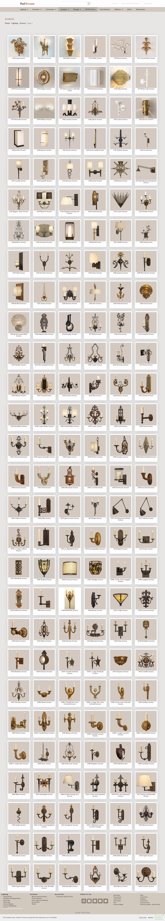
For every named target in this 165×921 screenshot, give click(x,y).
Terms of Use (144, 900)
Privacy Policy (117, 897)
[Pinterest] (94, 901)
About (129, 9)
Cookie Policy (117, 899)
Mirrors (34, 904)
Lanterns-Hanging (8, 904)
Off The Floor (90, 9)
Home (7, 23)
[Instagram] (83, 901)
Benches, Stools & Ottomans (39, 896)
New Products (105, 9)
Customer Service (145, 902)
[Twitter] (105, 901)
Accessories (50, 9)
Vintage (76, 9)
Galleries (117, 9)
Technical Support (118, 904)
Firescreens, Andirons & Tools (65, 896)
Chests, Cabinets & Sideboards (40, 900)
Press (115, 902)
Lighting (23, 9)
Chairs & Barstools (37, 898)
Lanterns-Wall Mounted (9, 906)
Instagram (143, 899)
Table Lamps (6, 902)
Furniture (36, 9)
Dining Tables (35, 902)
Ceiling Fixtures (7, 896)
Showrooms (140, 9)
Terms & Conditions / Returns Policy (150, 904)
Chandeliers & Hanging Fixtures (12, 898)
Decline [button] (150, 917)
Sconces (23, 23)
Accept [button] (158, 917)
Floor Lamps (6, 900)
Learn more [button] (143, 917)
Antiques (63, 9)
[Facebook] (100, 901)
